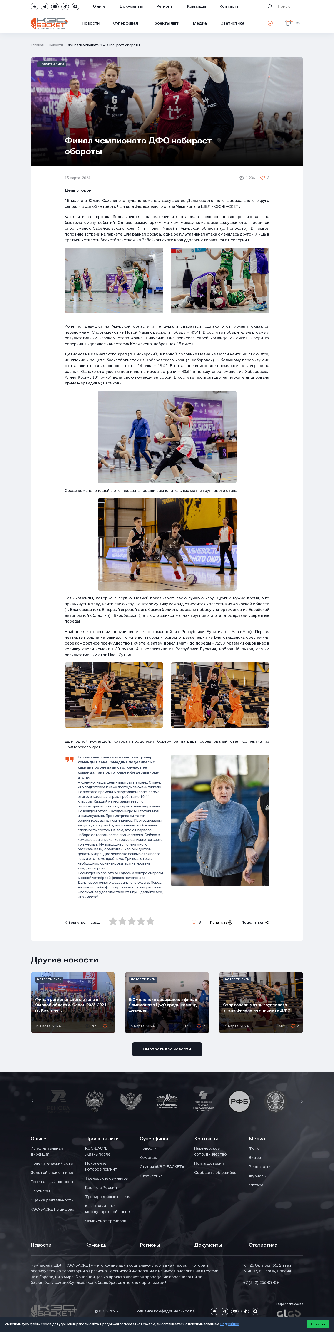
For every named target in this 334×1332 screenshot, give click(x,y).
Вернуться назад (84, 922)
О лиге (99, 6)
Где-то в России (101, 1187)
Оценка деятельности (52, 1200)
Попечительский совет (53, 1163)
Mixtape (256, 1185)
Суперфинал (125, 23)
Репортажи (260, 1166)
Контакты (229, 6)
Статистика (232, 23)
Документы (131, 6)
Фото (254, 1148)
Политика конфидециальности (164, 1311)
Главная (37, 45)
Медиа (200, 23)
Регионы (164, 6)
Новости (91, 23)
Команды (196, 6)
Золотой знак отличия (52, 1172)
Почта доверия (209, 1163)
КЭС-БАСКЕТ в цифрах (52, 1209)
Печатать (218, 922)
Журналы (257, 1176)
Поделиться (253, 922)
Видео (255, 1157)
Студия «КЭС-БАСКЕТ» (162, 1166)
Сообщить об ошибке (215, 1172)
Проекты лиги (102, 1138)
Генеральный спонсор (52, 1181)
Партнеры (40, 1191)
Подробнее (229, 1324)
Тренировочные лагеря (107, 1196)
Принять (318, 1324)
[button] (33, 1101)
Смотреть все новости (167, 1049)
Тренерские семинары (106, 1178)
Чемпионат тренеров (105, 1221)
